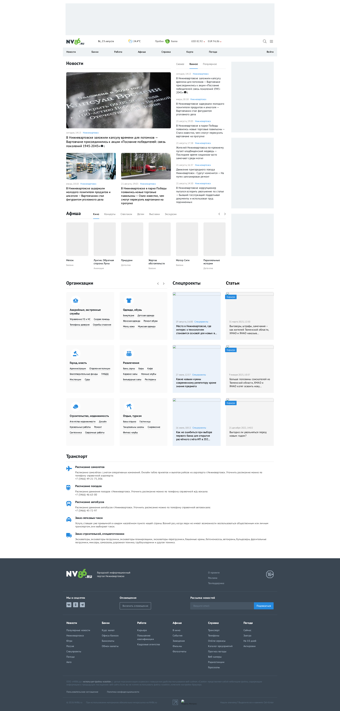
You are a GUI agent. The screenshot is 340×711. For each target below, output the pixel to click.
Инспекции (75, 379)
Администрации (78, 368)
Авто (69, 662)
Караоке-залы (130, 373)
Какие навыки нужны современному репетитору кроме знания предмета (196, 382)
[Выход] (272, 41)
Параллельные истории (211, 262)
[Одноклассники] (75, 604)
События (177, 635)
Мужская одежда (146, 326)
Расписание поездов (88, 486)
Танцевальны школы (133, 427)
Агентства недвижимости (82, 421)
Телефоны (213, 635)
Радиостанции (216, 662)
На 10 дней (249, 640)
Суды (87, 379)
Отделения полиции (99, 368)
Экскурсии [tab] (171, 214)
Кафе (150, 368)
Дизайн (103, 421)
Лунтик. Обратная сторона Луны (104, 262)
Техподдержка (216, 583)
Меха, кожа (129, 326)
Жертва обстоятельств (157, 262)
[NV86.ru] (75, 41)
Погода (213, 51)
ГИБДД (105, 373)
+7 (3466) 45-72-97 (86, 510)
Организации (79, 283)
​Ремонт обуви (151, 320)
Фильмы (177, 646)
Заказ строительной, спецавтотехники (99, 533)
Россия (70, 646)
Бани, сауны (129, 368)
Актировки (249, 646)
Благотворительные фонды (84, 373)
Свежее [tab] (180, 64)
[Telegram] (82, 604)
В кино (176, 630)
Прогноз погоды (217, 651)
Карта (189, 51)
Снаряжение (154, 427)
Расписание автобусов (89, 502)
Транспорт (76, 456)
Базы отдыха (129, 421)
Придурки (126, 260)
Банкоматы (108, 640)
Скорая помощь (102, 319)
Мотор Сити (182, 260)
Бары (141, 368)
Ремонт (98, 427)
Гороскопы (214, 667)
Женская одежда (131, 320)
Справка (166, 51)
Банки (95, 51)
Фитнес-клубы (130, 432)
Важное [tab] (193, 64)
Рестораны (150, 379)
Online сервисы (216, 640)
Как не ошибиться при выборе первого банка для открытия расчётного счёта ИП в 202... (194, 435)
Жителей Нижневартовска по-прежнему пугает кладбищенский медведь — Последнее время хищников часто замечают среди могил (200, 153)
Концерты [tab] (109, 214)
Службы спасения (102, 324)
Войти (270, 51)
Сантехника (76, 432)
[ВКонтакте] (68, 604)
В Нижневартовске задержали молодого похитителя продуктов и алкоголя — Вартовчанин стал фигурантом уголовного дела (88, 194)
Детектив (126, 265)
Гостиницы (145, 421)
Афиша (73, 213)
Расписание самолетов (89, 467)
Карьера (142, 630)
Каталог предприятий (220, 646)
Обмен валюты (110, 646)
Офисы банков (110, 635)
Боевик (69, 265)
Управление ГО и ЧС (80, 319)
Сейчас (247, 630)
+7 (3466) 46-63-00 (86, 494)
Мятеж (69, 260)
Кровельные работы (80, 427)
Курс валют (108, 630)
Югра (69, 640)
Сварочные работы (94, 432)
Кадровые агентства (148, 644)
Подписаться (264, 605)
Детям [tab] (140, 214)
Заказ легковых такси (89, 518)
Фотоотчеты (179, 651)
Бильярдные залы (132, 379)
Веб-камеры (215, 656)
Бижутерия (128, 315)
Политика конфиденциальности (123, 691)
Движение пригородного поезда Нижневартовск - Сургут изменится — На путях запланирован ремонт (200, 173)
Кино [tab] (96, 214)
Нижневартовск (91, 132)
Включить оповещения (135, 605)
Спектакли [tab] (126, 214)
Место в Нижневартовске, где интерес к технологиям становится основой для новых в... (196, 329)
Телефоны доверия (79, 324)
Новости (74, 63)
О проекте (214, 572)
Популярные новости (78, 630)
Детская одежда (146, 315)
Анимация (99, 268)
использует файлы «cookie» (97, 681)
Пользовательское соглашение (82, 691)
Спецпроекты (186, 283)
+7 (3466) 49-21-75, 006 (89, 478)
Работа (118, 51)
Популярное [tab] (210, 64)
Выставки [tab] (154, 214)
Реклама (212, 577)
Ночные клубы (148, 373)
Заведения (179, 640)
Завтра (247, 635)
